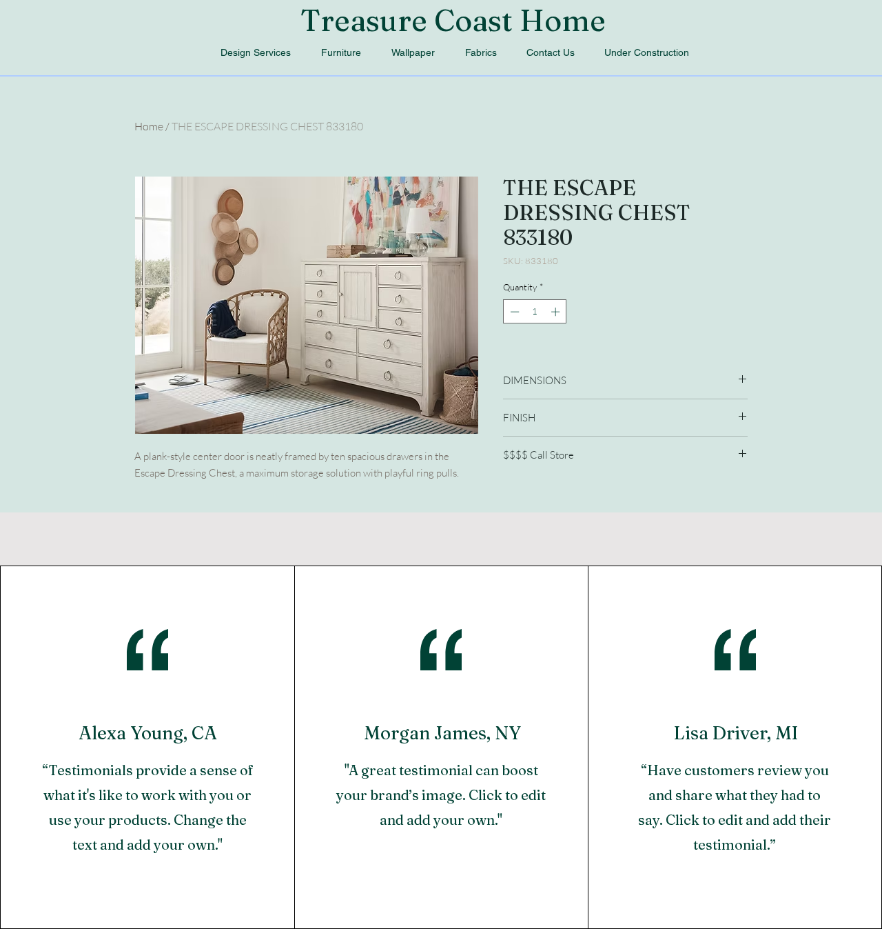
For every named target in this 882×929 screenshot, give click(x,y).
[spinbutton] (535, 311)
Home (148, 126)
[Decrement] (513, 311)
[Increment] (556, 311)
